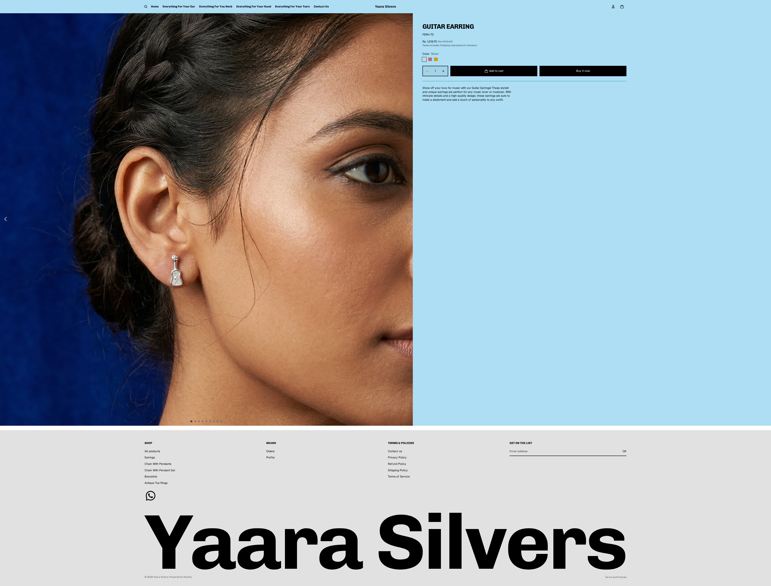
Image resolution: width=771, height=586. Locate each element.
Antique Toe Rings (156, 483)
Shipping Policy (398, 470)
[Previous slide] (4, 219)
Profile (270, 457)
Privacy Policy (397, 457)
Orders (270, 451)
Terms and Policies (615, 577)
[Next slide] (408, 219)
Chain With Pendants (158, 464)
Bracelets (151, 476)
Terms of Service (399, 476)
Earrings (150, 457)
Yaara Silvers (161, 577)
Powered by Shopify (180, 577)
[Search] (145, 6)
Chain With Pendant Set (160, 470)
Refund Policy (397, 464)
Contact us (395, 451)
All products (152, 451)
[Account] (613, 6)
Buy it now (583, 71)
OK (624, 451)
